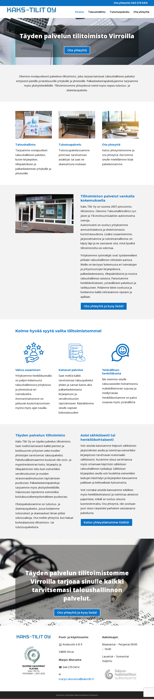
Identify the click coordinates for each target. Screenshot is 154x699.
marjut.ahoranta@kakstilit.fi (76, 679)
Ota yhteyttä (141, 12)
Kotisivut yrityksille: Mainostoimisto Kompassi (77, 695)
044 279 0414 (139, 3)
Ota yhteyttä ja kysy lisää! (104, 306)
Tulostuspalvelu (119, 12)
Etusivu (79, 12)
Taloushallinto (97, 12)
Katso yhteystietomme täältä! (106, 522)
